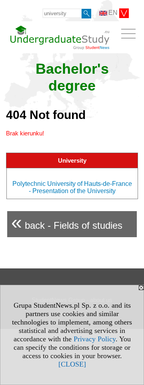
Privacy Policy (95, 339)
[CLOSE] (72, 364)
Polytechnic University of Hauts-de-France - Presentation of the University (72, 187)
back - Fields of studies (66, 222)
